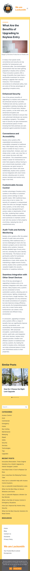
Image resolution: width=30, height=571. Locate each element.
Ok (10, 568)
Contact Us (7, 534)
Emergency (5, 423)
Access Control (7, 415)
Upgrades (5, 22)
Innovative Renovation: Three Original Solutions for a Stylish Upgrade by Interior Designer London (14, 464)
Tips (3, 451)
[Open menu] (27, 8)
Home (4, 426)
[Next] (25, 382)
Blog (5, 531)
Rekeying (5, 434)
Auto (3, 418)
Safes (4, 440)
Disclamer (7, 536)
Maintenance (6, 432)
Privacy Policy (8, 539)
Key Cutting (5, 429)
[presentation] (15, 377)
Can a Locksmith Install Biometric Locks (14, 486)
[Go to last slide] (4, 382)
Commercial (6, 421)
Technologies (6, 448)
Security (4, 443)
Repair (4, 437)
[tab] (11, 397)
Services (4, 445)
